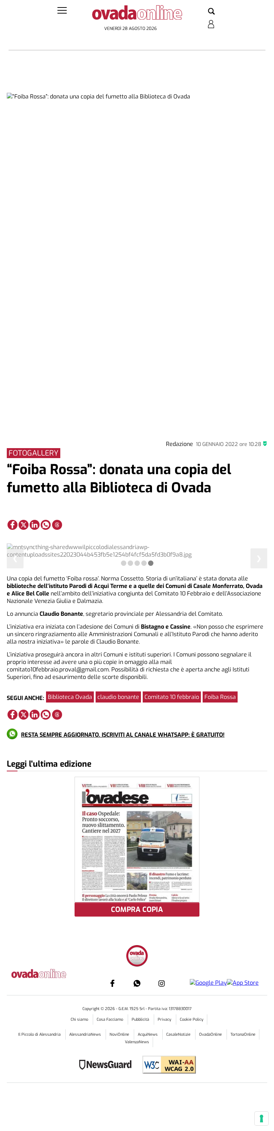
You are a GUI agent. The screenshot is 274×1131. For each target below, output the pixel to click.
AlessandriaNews (85, 1034)
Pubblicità (141, 1019)
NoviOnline (120, 1034)
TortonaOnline (242, 1034)
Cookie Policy (191, 1019)
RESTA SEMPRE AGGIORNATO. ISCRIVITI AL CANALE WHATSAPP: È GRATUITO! (122, 735)
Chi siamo (80, 1019)
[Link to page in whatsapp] (46, 525)
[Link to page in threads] (57, 525)
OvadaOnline (211, 1034)
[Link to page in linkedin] (35, 525)
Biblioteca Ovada (70, 697)
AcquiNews (148, 1034)
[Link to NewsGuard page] (107, 1065)
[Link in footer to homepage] (137, 956)
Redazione (179, 444)
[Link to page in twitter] (24, 525)
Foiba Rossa (220, 697)
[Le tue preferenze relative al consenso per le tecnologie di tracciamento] (261, 1118)
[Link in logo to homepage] (137, 14)
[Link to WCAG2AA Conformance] (166, 1065)
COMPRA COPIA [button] (137, 909)
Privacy (165, 1019)
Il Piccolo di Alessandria (40, 1034)
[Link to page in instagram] (161, 983)
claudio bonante (118, 697)
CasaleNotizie (179, 1034)
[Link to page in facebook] (12, 525)
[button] (211, 12)
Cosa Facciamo (110, 1019)
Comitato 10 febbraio (171, 697)
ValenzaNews (137, 1042)
